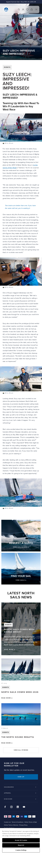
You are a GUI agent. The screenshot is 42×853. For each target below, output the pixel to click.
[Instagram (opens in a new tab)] (11, 807)
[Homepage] (6, 9)
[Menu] (36, 9)
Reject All (21, 845)
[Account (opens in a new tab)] (23, 9)
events (7, 67)
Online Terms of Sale (30, 822)
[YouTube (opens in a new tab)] (24, 807)
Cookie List (7, 822)
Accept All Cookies (21, 840)
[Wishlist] (27, 9)
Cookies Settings (20, 850)
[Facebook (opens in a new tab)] (5, 807)
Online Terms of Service (11, 825)
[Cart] (31, 9)
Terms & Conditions (18, 822)
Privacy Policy (23, 825)
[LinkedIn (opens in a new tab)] (18, 807)
